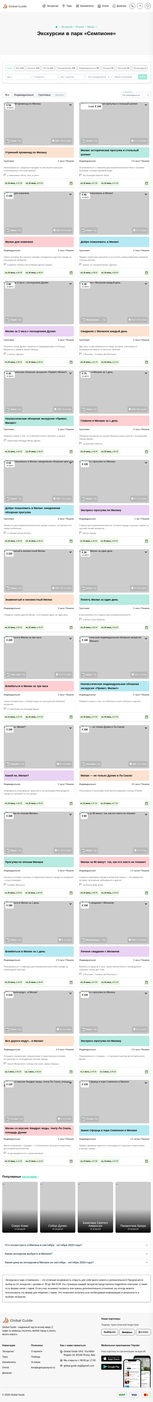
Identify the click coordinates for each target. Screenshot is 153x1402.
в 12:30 (13, 1161)
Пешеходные (141, 68)
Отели (5, 1367)
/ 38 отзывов (139, 409)
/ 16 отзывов (140, 499)
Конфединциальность (43, 1367)
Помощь (35, 1356)
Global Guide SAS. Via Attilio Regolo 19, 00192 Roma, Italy (79, 1353)
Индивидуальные (89, 68)
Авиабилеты (9, 1362)
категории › (30, 1176)
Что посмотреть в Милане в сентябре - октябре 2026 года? (43, 1245)
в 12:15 (89, 362)
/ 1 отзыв (142, 850)
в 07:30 (13, 717)
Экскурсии (66, 27)
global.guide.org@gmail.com (79, 1365)
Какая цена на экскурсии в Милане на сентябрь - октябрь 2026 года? (49, 1262)
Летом (48, 68)
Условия (35, 1362)
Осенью (33, 68)
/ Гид (16, 141)
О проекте (36, 1351)
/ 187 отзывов (63, 588)
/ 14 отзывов (140, 141)
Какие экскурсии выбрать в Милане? (29, 1253)
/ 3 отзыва (66, 1119)
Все (20, 68)
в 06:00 (13, 273)
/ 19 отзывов (140, 588)
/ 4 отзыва (141, 230)
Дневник (7, 1373)
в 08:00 (89, 273)
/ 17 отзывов (65, 675)
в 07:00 (13, 183)
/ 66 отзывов (63, 230)
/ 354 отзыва (139, 320)
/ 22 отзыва (140, 764)
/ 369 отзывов (63, 141)
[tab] (7, 95)
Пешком (108, 68)
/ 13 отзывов (63, 499)
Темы (9, 68)
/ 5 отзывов (65, 1029)
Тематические (66, 68)
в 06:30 (89, 452)
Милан (91, 27)
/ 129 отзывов (64, 850)
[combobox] (98, 77)
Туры (5, 1356)
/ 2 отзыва (141, 675)
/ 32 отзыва (64, 409)
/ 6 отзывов (65, 764)
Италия (80, 27)
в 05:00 (13, 627)
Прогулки (124, 68)
